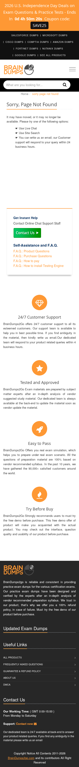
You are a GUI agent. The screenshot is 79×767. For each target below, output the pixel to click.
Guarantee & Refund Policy (22, 671)
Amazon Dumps (63, 41)
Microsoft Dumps (55, 35)
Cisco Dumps (14, 41)
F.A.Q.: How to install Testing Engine (38, 265)
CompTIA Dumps (38, 41)
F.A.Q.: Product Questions (31, 251)
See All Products (53, 55)
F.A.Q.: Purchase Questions (32, 256)
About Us (9, 677)
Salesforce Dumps (25, 35)
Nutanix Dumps (52, 48)
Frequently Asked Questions (23, 664)
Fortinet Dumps (27, 48)
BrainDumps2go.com (21, 758)
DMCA (6, 684)
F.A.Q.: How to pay (26, 261)
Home (24, 94)
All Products (12, 657)
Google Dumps (25, 55)
